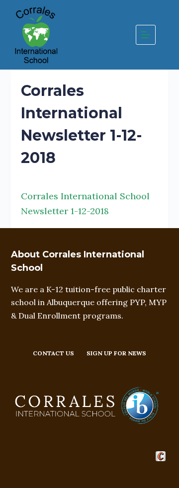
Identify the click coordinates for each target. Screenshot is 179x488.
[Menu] (146, 35)
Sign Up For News (116, 353)
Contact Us (53, 353)
